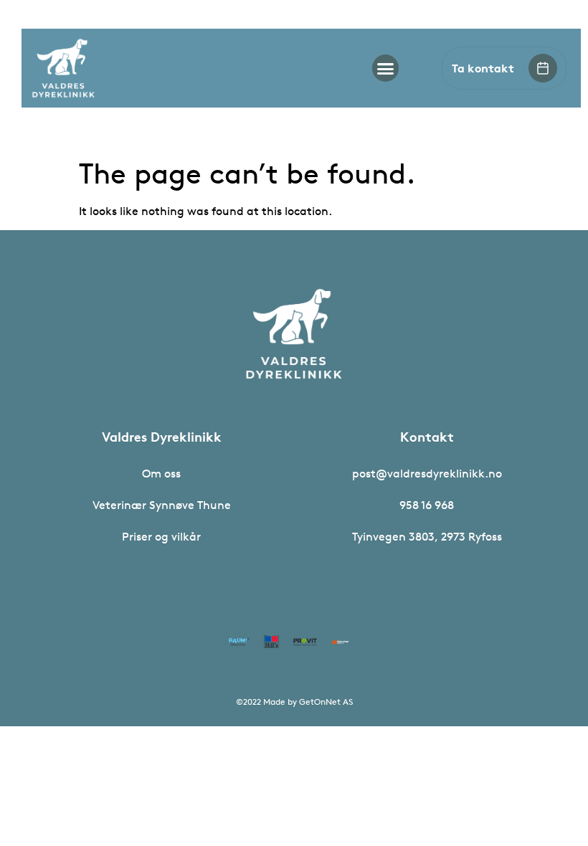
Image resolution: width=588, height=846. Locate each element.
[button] (385, 68)
